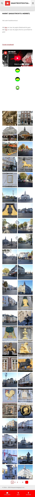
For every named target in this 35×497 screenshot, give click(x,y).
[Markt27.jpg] (25, 318)
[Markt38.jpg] (10, 410)
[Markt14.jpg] (10, 226)
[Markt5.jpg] (25, 149)
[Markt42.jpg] (10, 441)
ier (6, 29)
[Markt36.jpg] (10, 395)
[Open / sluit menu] (33, 3)
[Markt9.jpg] (25, 179)
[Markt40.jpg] (10, 426)
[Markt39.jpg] (25, 410)
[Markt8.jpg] (10, 179)
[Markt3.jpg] (25, 133)
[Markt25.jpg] (25, 303)
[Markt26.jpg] (10, 318)
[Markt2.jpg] (10, 133)
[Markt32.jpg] (10, 364)
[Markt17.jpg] (25, 241)
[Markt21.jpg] (25, 272)
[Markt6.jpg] (10, 164)
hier (6, 27)
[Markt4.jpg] (10, 149)
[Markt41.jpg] (25, 426)
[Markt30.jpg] (10, 349)
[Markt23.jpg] (25, 287)
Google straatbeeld (8, 44)
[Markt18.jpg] (10, 256)
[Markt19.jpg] (25, 256)
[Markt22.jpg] (10, 287)
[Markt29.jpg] (25, 333)
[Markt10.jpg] (10, 195)
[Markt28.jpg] (10, 333)
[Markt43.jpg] (10, 456)
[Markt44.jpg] (25, 441)
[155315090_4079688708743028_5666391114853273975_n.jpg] (10, 118)
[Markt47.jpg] (25, 472)
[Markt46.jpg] (10, 472)
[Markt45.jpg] (25, 456)
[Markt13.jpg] (25, 210)
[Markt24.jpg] (10, 303)
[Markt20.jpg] (10, 272)
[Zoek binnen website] (2, 3)
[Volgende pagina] (26, 482)
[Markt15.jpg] (25, 226)
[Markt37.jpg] (25, 395)
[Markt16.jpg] (10, 241)
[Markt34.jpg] (10, 379)
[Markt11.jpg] (25, 195)
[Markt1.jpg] (25, 118)
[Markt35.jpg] (25, 379)
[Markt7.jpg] (25, 164)
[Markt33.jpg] (25, 364)
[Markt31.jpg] (25, 349)
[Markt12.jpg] (10, 210)
